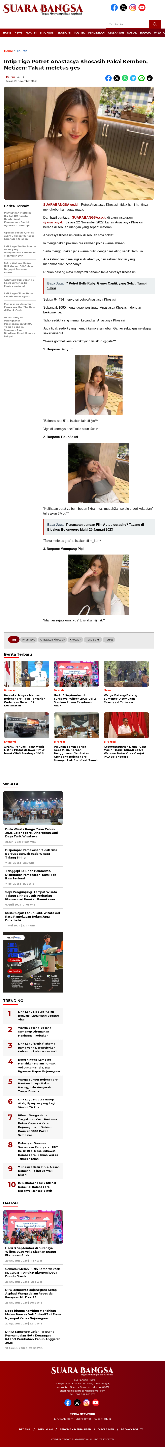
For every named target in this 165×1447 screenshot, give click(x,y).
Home (7, 32)
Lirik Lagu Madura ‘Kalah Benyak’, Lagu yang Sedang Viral (38, 1015)
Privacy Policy (132, 1429)
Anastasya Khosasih (52, 639)
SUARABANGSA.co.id (89, 217)
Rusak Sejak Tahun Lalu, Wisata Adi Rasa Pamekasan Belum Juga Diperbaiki (32, 916)
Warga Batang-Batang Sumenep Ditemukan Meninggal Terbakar (35, 1031)
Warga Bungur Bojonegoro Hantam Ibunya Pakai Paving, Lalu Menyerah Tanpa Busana (38, 1085)
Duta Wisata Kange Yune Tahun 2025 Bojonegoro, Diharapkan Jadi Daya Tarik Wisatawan (31, 832)
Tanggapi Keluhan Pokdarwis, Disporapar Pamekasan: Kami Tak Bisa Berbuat (30, 874)
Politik (79, 32)
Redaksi (25, 1429)
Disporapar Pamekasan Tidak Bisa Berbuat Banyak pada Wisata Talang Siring (31, 853)
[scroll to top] (157, 1441)
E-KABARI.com (63, 1418)
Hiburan (21, 51)
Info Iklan (45, 1429)
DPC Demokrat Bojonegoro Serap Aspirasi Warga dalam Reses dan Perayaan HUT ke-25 (31, 1293)
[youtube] (142, 10)
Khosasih (75, 639)
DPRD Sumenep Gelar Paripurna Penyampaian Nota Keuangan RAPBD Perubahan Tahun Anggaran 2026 (32, 1337)
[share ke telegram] (134, 80)
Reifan (10, 77)
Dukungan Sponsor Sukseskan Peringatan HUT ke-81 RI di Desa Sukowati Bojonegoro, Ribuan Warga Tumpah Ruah (38, 1150)
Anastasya (28, 639)
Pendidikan (96, 32)
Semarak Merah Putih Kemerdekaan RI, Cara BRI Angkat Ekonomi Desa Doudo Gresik (32, 1272)
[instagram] (133, 10)
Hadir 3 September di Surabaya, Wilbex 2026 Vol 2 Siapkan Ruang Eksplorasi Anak (30, 1251)
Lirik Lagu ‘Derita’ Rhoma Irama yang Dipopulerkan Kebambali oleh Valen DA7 (37, 1047)
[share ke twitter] (117, 80)
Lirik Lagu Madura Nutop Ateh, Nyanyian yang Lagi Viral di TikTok (36, 1103)
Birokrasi (47, 32)
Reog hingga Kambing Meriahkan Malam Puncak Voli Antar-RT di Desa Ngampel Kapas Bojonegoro (39, 1065)
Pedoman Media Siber (75, 1429)
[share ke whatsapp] (126, 80)
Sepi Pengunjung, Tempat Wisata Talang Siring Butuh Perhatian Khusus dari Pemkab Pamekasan (31, 895)
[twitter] (124, 10)
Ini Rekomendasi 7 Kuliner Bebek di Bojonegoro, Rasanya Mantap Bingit (37, 1186)
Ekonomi (64, 32)
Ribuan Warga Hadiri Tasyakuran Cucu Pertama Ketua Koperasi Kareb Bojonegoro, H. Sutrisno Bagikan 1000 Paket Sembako (37, 1125)
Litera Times (83, 1418)
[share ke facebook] (109, 80)
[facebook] (115, 10)
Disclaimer (106, 1429)
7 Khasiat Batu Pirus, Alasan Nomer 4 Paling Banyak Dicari (39, 1170)
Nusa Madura (102, 1418)
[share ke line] (142, 80)
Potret (109, 639)
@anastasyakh (54, 222)
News (18, 32)
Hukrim (31, 32)
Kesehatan (116, 32)
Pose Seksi (93, 639)
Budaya (145, 32)
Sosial (132, 32)
